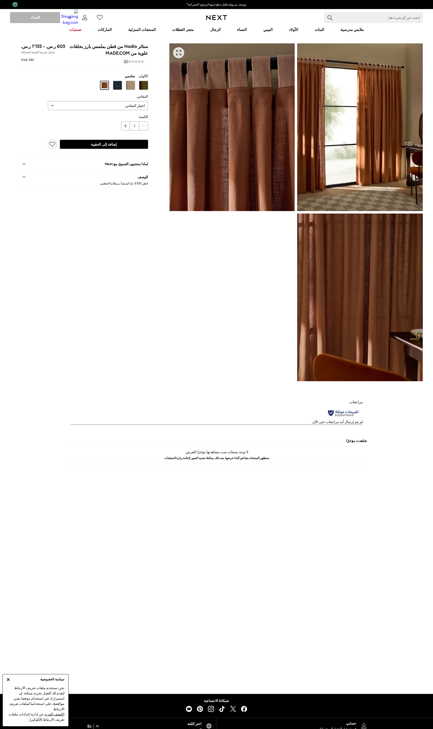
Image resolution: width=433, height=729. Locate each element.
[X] (233, 708)
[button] (143, 85)
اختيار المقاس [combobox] (135, 106)
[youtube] (188, 708)
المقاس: (142, 96)
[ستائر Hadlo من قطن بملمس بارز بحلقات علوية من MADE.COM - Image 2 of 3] (232, 127)
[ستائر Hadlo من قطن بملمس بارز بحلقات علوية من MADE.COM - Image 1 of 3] (360, 127)
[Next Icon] (216, 17)
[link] (84, 17)
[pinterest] (199, 708)
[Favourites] (99, 17)
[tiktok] (222, 708)
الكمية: (143, 117)
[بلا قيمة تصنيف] (136, 61)
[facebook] (244, 708)
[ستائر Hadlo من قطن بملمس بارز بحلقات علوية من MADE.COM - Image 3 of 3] (360, 297)
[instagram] (210, 708)
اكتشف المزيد (54, 714)
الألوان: (143, 76)
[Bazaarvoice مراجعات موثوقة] (343, 413)
